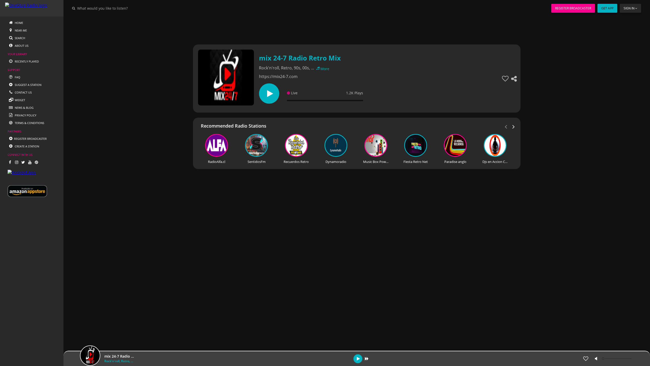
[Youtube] (29, 162)
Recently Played (26, 61)
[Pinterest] (36, 162)
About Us (21, 46)
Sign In (629, 8)
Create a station (26, 146)
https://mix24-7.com (278, 76)
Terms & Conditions (29, 123)
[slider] (617, 359)
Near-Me (20, 30)
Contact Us (23, 92)
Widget (19, 100)
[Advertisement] (342, 28)
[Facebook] (10, 162)
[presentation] (513, 126)
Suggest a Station (27, 85)
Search (19, 38)
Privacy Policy (25, 115)
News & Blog (24, 108)
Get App (607, 8)
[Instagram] (16, 162)
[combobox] (118, 8)
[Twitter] (23, 162)
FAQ (17, 77)
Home (18, 23)
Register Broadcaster (573, 8)
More (324, 68)
